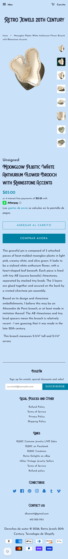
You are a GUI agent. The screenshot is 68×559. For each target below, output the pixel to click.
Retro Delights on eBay (36, 456)
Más (10, 4)
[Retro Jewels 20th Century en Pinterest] (29, 492)
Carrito (60, 4)
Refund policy (37, 471)
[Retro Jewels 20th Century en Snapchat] (44, 492)
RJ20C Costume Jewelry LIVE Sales (36, 441)
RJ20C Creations (36, 451)
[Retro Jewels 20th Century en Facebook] (22, 492)
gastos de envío (18, 208)
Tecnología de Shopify (39, 533)
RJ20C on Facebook (36, 446)
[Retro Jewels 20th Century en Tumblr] (51, 492)
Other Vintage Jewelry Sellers (37, 461)
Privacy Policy (37, 416)
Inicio (5, 36)
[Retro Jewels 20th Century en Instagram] (37, 492)
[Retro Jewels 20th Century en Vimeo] (59, 492)
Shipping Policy (37, 421)
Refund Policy (37, 407)
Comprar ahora (34, 238)
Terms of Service (36, 412)
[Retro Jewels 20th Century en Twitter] (15, 492)
